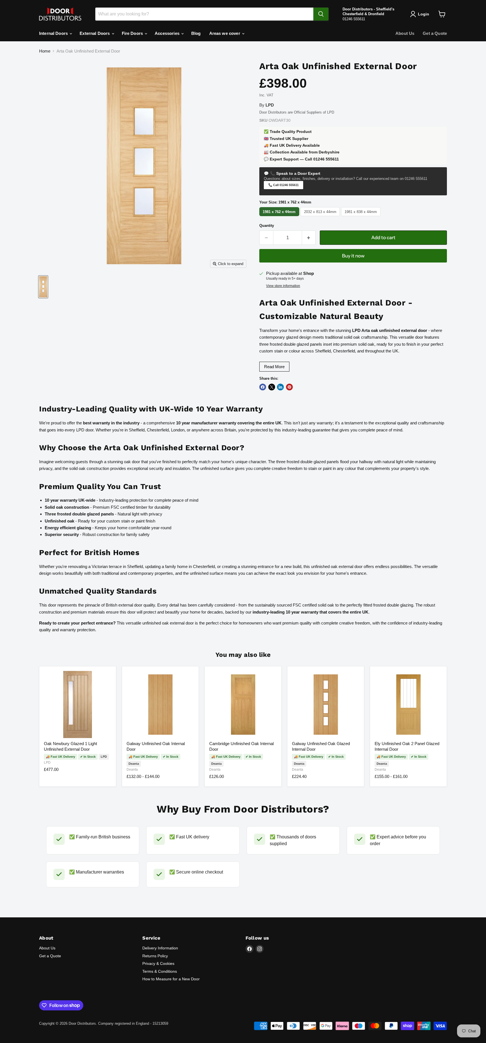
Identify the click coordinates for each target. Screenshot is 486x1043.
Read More (274, 366)
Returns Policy (155, 956)
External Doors (95, 33)
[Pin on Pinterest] (289, 387)
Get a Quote (435, 33)
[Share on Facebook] (262, 387)
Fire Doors (133, 33)
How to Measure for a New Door (171, 979)
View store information (283, 286)
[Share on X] (271, 387)
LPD (47, 762)
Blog (196, 33)
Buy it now (353, 256)
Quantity (266, 225)
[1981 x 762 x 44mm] (280, 216)
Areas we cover (225, 33)
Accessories (168, 33)
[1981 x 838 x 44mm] (361, 216)
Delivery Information (160, 948)
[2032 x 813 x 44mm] (321, 216)
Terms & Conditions (159, 971)
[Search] (320, 14)
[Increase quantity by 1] (309, 237)
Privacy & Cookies (158, 963)
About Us (404, 33)
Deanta (132, 769)
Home (44, 51)
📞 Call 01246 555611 (283, 185)
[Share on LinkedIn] (280, 387)
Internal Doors (54, 33)
